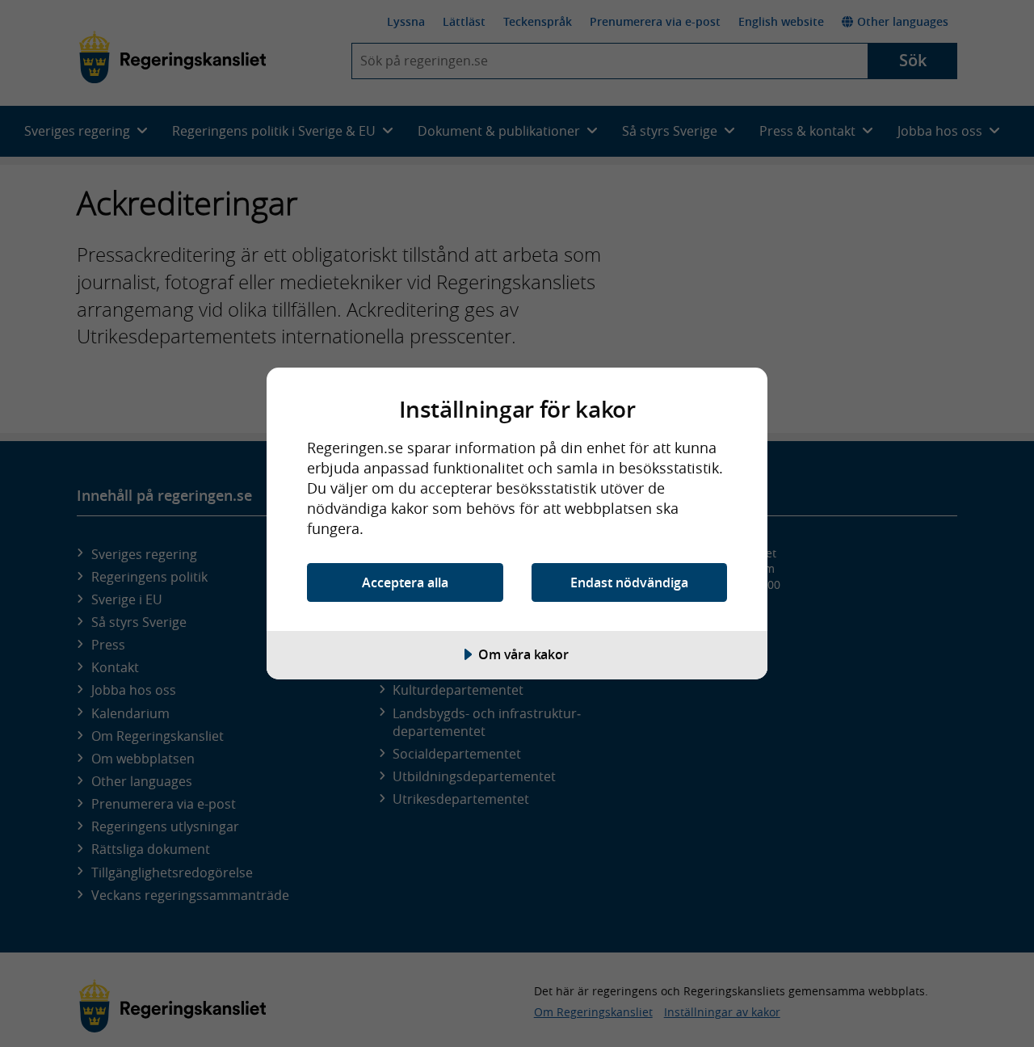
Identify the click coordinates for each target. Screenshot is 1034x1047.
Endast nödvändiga (629, 582)
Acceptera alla (405, 582)
